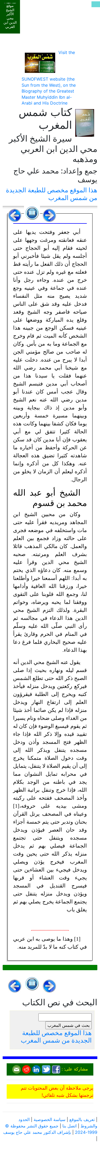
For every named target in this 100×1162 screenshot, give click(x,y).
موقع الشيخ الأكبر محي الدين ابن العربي (10, 16)
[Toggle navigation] (95, 4)
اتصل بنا (69, 1125)
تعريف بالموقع (82, 1119)
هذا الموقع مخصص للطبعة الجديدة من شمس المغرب (51, 194)
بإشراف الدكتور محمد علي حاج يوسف (37, 1132)
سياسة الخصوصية (49, 1119)
